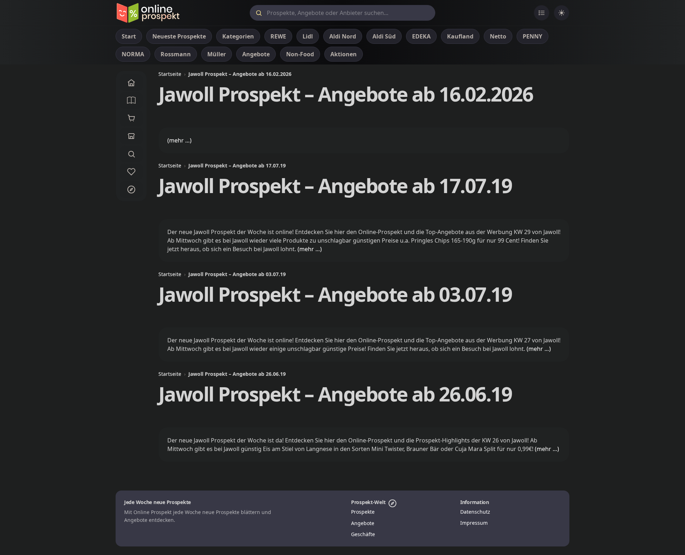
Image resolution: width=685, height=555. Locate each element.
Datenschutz (475, 511)
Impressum (474, 522)
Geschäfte (363, 534)
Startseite (169, 74)
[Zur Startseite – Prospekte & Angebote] (148, 13)
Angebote (362, 523)
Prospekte (363, 511)
